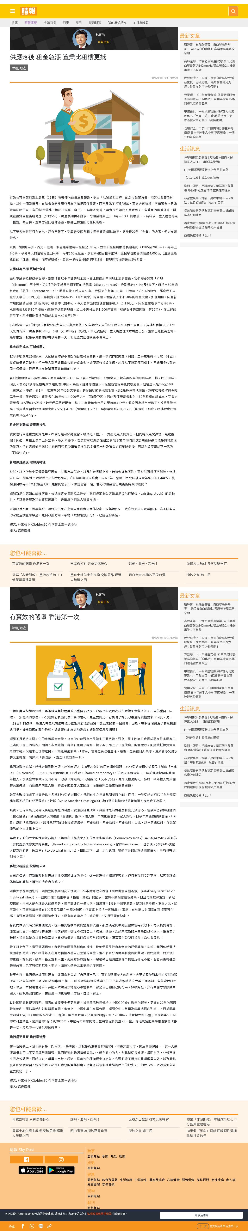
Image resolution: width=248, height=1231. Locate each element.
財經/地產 (19, 67)
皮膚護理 (93, 1184)
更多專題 (108, 1184)
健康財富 (95, 22)
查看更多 (103, 42)
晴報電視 (31, 22)
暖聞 (122, 1156)
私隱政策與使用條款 (99, 1214)
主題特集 (50, 22)
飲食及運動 (110, 1179)
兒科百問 (203, 1179)
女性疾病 (217, 1179)
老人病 (230, 1179)
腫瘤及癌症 (157, 1179)
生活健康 (126, 1179)
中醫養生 (141, 1179)
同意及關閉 (201, 1215)
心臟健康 (173, 1179)
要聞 (105, 1156)
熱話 (114, 1156)
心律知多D (140, 22)
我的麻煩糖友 (117, 22)
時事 (66, 22)
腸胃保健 (188, 1179)
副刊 (79, 22)
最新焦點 (93, 1156)
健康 (15, 22)
